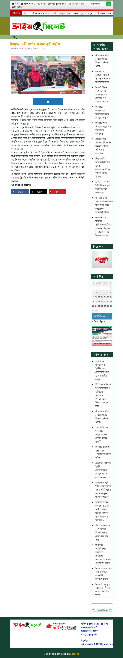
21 (108, 301)
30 (93, 310)
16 (93, 301)
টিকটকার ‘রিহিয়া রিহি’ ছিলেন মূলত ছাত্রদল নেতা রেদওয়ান (103, 187)
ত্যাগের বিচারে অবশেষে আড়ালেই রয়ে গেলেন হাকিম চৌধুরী (57, 13)
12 (102, 297)
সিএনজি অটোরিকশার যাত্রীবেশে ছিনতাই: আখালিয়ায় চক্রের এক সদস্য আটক (103, 554)
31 (96, 310)
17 (96, 301)
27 (105, 306)
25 (99, 306)
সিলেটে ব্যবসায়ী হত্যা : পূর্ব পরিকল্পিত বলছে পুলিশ (103, 452)
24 (96, 306)
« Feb (95, 321)
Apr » (102, 321)
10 (96, 297)
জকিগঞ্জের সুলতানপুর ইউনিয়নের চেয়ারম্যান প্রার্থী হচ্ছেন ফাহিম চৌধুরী (102, 370)
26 (102, 306)
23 (93, 306)
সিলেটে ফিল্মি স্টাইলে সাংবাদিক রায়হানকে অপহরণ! (103, 128)
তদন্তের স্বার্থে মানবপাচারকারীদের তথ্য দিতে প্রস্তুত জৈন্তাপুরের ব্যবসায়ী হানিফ (103, 205)
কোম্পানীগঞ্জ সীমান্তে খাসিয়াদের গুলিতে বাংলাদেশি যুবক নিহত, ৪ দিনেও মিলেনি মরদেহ (103, 226)
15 (111, 297)
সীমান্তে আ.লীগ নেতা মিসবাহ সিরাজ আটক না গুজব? (102, 60)
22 (111, 301)
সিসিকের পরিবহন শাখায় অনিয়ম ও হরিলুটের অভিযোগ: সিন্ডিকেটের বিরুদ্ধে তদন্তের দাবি (103, 395)
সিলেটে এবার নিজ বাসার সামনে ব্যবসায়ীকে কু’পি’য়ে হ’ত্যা (103, 573)
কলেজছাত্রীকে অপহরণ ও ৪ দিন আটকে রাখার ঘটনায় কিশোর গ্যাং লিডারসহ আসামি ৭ (102, 511)
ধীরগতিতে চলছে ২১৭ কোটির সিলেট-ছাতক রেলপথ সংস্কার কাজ (102, 532)
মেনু (14, 37)
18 (99, 301)
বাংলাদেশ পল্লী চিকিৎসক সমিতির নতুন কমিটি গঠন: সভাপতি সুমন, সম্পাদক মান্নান (103, 490)
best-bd (76, 653)
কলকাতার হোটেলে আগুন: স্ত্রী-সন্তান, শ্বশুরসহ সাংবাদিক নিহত (103, 76)
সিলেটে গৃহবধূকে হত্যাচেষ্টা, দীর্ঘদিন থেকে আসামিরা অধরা (103, 589)
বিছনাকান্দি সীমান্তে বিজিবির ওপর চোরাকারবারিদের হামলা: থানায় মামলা (102, 167)
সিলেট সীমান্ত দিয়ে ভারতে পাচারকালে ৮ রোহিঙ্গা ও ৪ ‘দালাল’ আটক (101, 94)
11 (99, 297)
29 (111, 306)
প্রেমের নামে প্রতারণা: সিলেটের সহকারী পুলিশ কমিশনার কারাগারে (103, 146)
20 (105, 301)
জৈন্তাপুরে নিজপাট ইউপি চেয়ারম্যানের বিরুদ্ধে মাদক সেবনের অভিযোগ (103, 470)
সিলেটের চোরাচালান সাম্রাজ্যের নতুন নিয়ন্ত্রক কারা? (102, 112)
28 (108, 306)
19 (102, 301)
